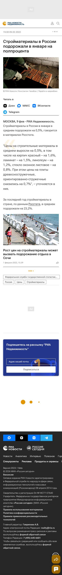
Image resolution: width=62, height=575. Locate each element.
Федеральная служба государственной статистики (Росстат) (32, 277)
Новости (7, 456)
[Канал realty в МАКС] (9, 438)
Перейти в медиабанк (47, 91)
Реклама (26, 461)
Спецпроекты (11, 461)
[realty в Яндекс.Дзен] (22, 438)
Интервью (35, 456)
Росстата (34, 204)
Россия (8, 282)
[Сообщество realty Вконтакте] (34, 438)
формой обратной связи (33, 534)
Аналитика (21, 456)
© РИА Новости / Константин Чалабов (20, 91)
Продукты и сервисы (46, 461)
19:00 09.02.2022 (12, 32)
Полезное (49, 456)
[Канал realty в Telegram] (46, 438)
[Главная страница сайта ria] (3, 23)
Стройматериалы (36, 282)
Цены (19, 282)
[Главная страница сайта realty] (19, 23)
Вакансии (8, 474)
